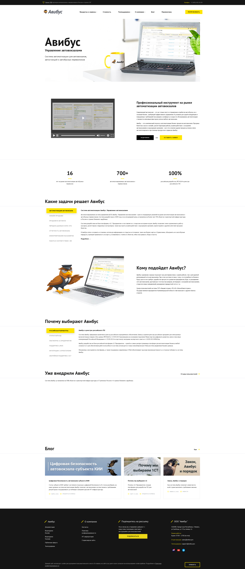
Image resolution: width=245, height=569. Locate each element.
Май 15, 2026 (54, 494)
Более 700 (48, 2)
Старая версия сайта (88, 540)
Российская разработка (58, 331)
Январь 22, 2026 (174, 491)
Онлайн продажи (56, 216)
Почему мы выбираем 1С (137, 481)
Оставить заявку (171, 137)
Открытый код (55, 336)
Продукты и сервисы (88, 12)
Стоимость (107, 12)
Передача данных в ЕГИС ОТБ (60, 226)
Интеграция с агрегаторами (60, 351)
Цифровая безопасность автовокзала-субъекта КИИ (69, 481)
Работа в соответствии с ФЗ (60, 241)
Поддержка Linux (56, 346)
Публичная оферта (51, 542)
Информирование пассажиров (61, 236)
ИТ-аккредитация (88, 537)
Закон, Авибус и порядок (177, 481)
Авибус (51, 521)
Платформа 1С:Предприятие (60, 341)
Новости (185, 491)
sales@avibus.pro (187, 540)
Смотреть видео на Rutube (83, 118)
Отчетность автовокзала (59, 231)
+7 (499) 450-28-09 (196, 2)
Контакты (85, 527)
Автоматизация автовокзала (61, 211)
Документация (50, 527)
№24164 (107, 337)
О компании (139, 12)
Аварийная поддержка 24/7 (60, 356)
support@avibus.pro (188, 544)
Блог (153, 12)
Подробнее (145, 137)
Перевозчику (167, 12)
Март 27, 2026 (134, 494)
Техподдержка (124, 12)
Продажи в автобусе (57, 221)
